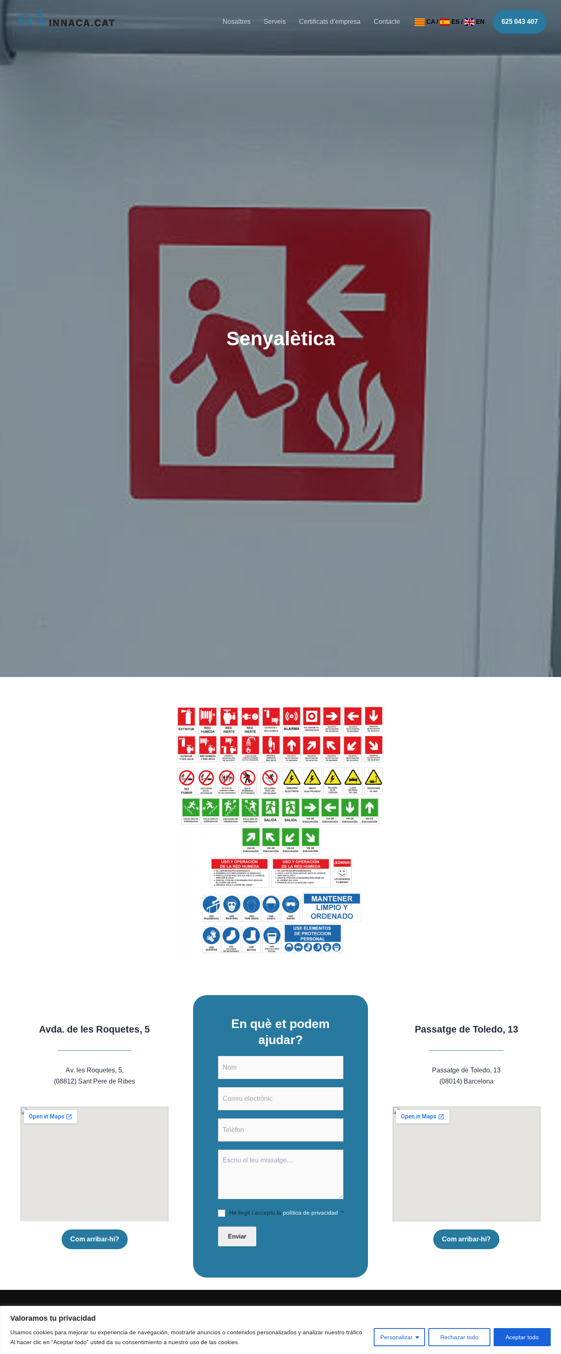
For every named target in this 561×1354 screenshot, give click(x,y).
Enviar (237, 1236)
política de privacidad (310, 1212)
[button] (520, 22)
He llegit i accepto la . (286, 1212)
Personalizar (396, 1337)
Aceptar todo (522, 1337)
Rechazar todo (459, 1337)
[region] (280, 1330)
